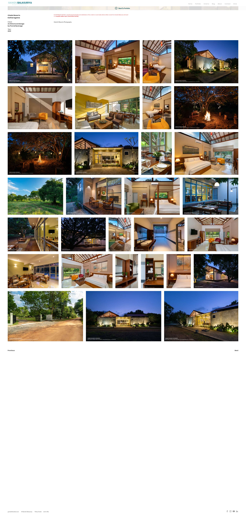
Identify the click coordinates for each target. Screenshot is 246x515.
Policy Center (38, 511)
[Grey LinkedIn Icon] (237, 511)
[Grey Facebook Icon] (227, 511)
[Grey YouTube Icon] (233, 511)
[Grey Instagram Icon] (230, 511)
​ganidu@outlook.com (13, 511)
